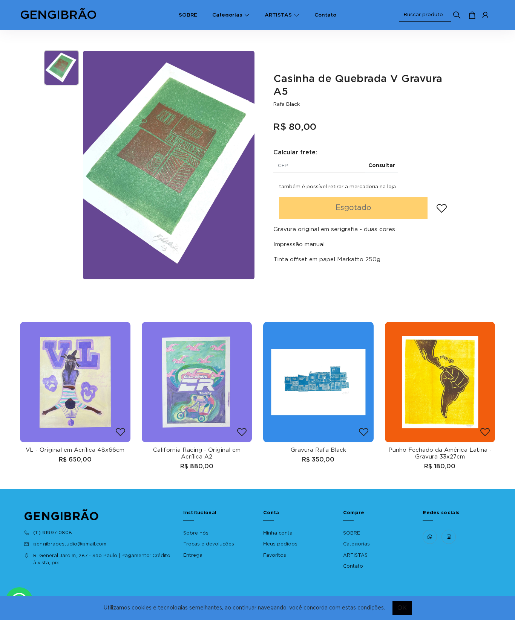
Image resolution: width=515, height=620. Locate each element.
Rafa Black (286, 104)
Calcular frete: (295, 152)
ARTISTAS (278, 15)
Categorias (227, 15)
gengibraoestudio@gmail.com (69, 544)
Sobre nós (195, 533)
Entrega (192, 555)
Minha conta (278, 533)
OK (402, 608)
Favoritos (274, 555)
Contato (325, 15)
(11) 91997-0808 (52, 532)
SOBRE (188, 15)
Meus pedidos (280, 544)
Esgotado (353, 208)
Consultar (381, 165)
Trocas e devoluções (208, 544)
